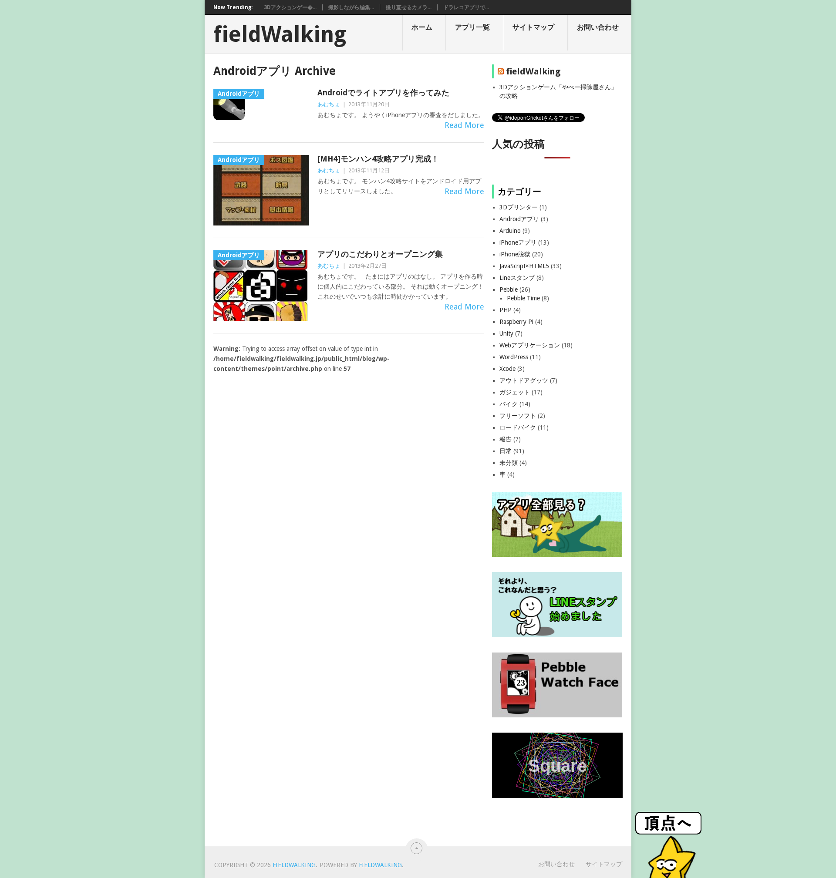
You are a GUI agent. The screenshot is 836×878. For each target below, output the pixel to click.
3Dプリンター (518, 207)
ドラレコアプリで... (466, 7)
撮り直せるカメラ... (408, 7)
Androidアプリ (519, 218)
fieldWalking (279, 34)
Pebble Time (523, 298)
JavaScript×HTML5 (524, 265)
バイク (508, 403)
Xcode (507, 368)
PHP (505, 309)
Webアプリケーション (529, 345)
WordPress (513, 356)
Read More (464, 125)
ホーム (421, 27)
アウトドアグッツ (523, 380)
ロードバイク (517, 427)
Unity (506, 333)
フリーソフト (517, 415)
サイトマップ (533, 27)
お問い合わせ (598, 27)
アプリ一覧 (472, 27)
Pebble (508, 289)
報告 (505, 439)
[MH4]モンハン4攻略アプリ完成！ (378, 158)
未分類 (508, 462)
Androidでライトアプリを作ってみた (383, 92)
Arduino (510, 230)
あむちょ (328, 104)
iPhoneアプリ (517, 242)
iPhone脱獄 (514, 254)
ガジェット (514, 392)
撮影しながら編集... (351, 7)
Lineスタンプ (517, 277)
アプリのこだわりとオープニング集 (380, 254)
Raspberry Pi (516, 321)
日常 (505, 450)
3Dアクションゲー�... (290, 7)
